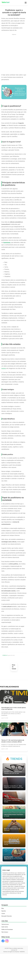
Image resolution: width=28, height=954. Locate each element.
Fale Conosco (4, 932)
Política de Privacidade (7, 929)
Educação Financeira (6, 916)
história (3, 368)
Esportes (3, 911)
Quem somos (4, 926)
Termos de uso (5, 924)
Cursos (3, 913)
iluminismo (6, 242)
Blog (2, 908)
